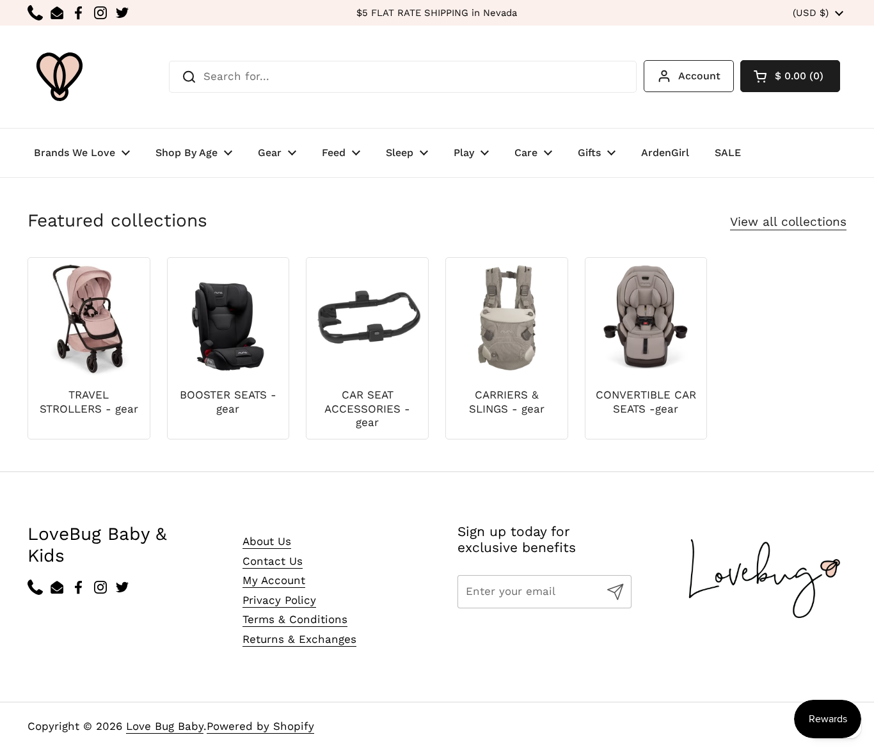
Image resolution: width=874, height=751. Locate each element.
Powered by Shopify (260, 726)
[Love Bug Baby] (59, 77)
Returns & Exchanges (299, 639)
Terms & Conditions (294, 619)
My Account (273, 580)
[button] (790, 76)
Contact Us (272, 561)
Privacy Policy (279, 600)
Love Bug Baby (164, 726)
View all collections (788, 221)
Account (699, 76)
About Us (266, 541)
